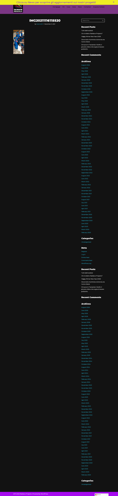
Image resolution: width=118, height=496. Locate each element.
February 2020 (86, 232)
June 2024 (84, 128)
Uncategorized (86, 242)
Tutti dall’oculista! (87, 30)
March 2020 (85, 229)
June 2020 (84, 223)
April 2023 (84, 158)
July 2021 (84, 202)
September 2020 (86, 220)
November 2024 (86, 119)
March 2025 (85, 107)
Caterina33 (40, 24)
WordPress (44, 494)
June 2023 (84, 155)
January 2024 (85, 140)
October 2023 (85, 149)
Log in (83, 254)
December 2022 (86, 166)
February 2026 (86, 77)
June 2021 (84, 205)
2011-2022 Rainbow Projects (22, 494)
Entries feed (85, 257)
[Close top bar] (114, 2)
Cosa (68, 7)
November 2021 (86, 193)
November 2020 (86, 217)
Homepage (56, 7)
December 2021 (86, 190)
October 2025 (85, 89)
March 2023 (85, 161)
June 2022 (84, 178)
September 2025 (86, 92)
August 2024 (85, 125)
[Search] (103, 20)
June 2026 (84, 68)
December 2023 (86, 143)
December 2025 (86, 83)
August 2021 (85, 199)
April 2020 (84, 226)
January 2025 (85, 113)
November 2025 (86, 86)
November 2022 (86, 170)
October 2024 (86, 122)
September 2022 (86, 173)
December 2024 (86, 116)
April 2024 (84, 131)
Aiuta (74, 7)
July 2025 (84, 98)
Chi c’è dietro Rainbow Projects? (92, 33)
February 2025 (86, 110)
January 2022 (85, 187)
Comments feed (86, 260)
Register (84, 251)
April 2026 (84, 74)
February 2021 (85, 211)
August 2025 (85, 95)
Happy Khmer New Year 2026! (91, 36)
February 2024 (86, 137)
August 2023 (85, 152)
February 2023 (86, 164)
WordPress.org (86, 263)
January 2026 (85, 80)
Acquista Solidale (98, 7)
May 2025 (84, 101)
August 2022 (85, 175)
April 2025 (84, 104)
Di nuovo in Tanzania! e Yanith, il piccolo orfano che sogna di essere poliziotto (92, 47)
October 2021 (85, 196)
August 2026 (85, 65)
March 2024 (85, 134)
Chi (63, 7)
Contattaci (87, 7)
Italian (99, 494)
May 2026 (84, 71)
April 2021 (84, 208)
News (80, 7)
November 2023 (86, 146)
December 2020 (86, 214)
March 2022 (85, 181)
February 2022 (86, 184)
